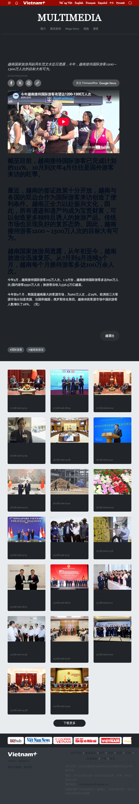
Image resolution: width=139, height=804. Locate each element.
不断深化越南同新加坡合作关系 (69, 596)
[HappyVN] (116, 740)
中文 (112, 3)
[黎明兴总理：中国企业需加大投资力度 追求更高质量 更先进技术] (112, 430)
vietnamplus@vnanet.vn (93, 784)
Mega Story (72, 28)
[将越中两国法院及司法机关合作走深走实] (26, 481)
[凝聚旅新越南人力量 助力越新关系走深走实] (112, 577)
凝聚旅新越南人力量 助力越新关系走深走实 (111, 596)
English (79, 2)
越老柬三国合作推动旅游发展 (69, 401)
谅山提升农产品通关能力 (111, 546)
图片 (43, 28)
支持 (110, 752)
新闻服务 (92, 758)
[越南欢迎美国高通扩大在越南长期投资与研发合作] (26, 382)
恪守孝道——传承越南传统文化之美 (112, 501)
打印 (28, 83)
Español (102, 2)
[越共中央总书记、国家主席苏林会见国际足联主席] (112, 382)
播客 (95, 28)
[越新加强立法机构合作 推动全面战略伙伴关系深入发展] (69, 628)
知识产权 (76, 752)
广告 (103, 758)
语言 (119, 752)
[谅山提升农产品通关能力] (112, 529)
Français (90, 2)
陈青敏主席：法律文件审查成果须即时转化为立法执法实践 (69, 451)
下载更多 (69, 723)
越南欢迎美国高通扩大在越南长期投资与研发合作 (26, 401)
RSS (101, 752)
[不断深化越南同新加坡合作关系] (69, 577)
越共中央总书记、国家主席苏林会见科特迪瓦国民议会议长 (26, 701)
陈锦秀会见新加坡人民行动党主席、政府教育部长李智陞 (26, 598)
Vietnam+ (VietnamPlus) (34, 2)
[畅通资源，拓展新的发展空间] (69, 680)
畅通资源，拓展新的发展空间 (69, 699)
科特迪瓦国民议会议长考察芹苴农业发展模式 (69, 548)
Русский (120, 3)
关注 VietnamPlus (87, 83)
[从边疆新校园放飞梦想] (69, 481)
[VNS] (21, 740)
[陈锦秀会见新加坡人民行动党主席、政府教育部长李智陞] (26, 577)
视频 (86, 28)
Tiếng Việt (65, 2)
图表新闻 (55, 28)
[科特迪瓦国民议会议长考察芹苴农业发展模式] (69, 529)
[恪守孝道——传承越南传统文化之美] (112, 481)
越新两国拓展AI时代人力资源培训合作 (112, 648)
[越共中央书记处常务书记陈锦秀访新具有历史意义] (26, 430)
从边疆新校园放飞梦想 (66, 499)
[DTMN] (68, 740)
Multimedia (69, 17)
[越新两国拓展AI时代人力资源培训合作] (112, 628)
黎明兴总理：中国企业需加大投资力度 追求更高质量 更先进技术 (112, 451)
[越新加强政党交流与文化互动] (26, 628)
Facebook (11, 83)
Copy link (37, 83)
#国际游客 (16, 349)
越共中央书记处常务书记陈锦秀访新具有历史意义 (26, 449)
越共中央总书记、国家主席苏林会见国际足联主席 (112, 401)
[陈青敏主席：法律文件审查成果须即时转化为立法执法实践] (69, 430)
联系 (112, 758)
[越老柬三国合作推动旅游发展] (69, 382)
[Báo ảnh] (93, 740)
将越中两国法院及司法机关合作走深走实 (26, 501)
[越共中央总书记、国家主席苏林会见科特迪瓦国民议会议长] (26, 680)
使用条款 (90, 752)
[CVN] (45, 740)
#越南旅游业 (36, 349)
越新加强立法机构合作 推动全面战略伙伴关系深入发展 (69, 650)
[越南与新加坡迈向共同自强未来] (26, 529)
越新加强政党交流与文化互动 (26, 648)
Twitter (20, 83)
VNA (128, 752)
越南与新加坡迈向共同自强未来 (26, 548)
